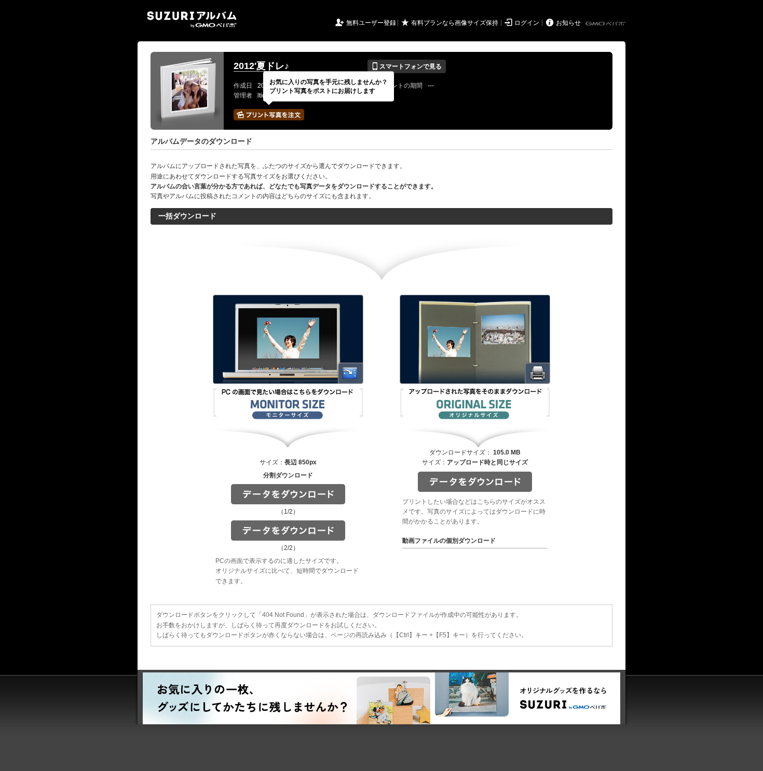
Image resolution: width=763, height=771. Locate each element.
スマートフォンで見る (407, 66)
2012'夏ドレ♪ (261, 66)
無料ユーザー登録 (371, 22)
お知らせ (568, 22)
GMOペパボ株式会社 (606, 24)
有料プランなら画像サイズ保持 (454, 22)
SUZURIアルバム (192, 19)
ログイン (526, 22)
